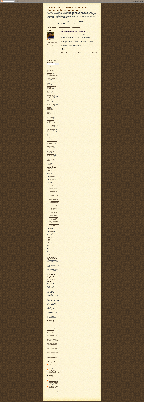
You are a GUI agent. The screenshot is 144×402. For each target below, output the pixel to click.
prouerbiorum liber (50, 143)
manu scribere (50, 118)
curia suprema (50, 88)
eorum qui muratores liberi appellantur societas (53, 208)
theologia (49, 160)
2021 (49, 236)
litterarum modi (76, 27)
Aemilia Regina (50, 70)
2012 (49, 249)
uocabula (49, 163)
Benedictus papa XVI (51, 78)
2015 (49, 245)
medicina (49, 121)
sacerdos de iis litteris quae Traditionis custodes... (53, 197)
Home (79, 52)
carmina (48, 79)
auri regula (49, 76)
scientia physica (50, 156)
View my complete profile (52, 42)
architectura (49, 73)
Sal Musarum (51, 375)
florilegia (48, 99)
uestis (48, 161)
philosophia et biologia (51, 131)
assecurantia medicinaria (52, 75)
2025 (49, 170)
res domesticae (50, 147)
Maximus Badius (50, 120)
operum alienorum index (64, 27)
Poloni (48, 138)
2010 (49, 253)
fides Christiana (50, 97)
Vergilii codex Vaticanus (51, 332)
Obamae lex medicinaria (52, 127)
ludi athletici (49, 116)
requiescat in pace (50, 146)
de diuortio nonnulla (53, 205)
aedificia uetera (52, 213)
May (51, 226)
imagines (49, 107)
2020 (49, 237)
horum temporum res (51, 104)
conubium (49, 87)
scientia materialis (50, 155)
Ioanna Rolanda (50, 110)
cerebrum (49, 82)
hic (63, 34)
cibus (48, 83)
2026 (49, 168)
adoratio (48, 69)
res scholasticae (50, 151)
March (51, 229)
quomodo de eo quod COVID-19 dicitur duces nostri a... (53, 218)
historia (48, 103)
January (51, 233)
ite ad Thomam (50, 113)
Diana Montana (50, 91)
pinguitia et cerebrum (53, 215)
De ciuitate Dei (50, 89)
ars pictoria (49, 74)
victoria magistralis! (52, 387)
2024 (49, 171)
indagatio (49, 108)
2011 (49, 251)
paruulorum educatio (51, 129)
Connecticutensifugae (51, 86)
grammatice (49, 101)
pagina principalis (52, 27)
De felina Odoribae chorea (54, 372)
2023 (49, 173)
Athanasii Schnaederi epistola (53, 354)
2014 (49, 246)
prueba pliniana (52, 376)
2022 (49, 234)
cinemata (49, 84)
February (52, 231)
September (52, 179)
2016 (49, 243)
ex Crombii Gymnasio (51, 96)
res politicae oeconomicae (52, 150)
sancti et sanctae (50, 154)
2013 (49, 248)
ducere (48, 93)
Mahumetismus (50, 117)
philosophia (49, 130)
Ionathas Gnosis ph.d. (53, 40)
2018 (49, 240)
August (51, 181)
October (51, 178)
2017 (49, 242)
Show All (58, 391)
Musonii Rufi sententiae (51, 125)
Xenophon (49, 164)
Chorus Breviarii (52, 379)
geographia (49, 100)
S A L (50, 364)
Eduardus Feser (50, 95)
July (50, 182)
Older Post (94, 52)
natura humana (50, 126)
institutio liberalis (50, 109)
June (51, 184)
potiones (48, 139)
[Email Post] (62, 48)
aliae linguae (49, 71)
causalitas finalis (50, 80)
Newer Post (64, 52)
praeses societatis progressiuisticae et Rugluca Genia (53, 192)
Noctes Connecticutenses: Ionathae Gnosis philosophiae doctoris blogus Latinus (67, 8)
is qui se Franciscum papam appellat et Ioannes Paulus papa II (52, 348)
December (52, 174)
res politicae (49, 148)
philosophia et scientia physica (53, 133)
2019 (49, 239)
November (52, 176)
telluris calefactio (50, 159)
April (51, 228)
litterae (48, 114)
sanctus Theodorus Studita (52, 352)
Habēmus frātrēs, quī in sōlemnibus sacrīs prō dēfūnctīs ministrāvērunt (53, 382)
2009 (49, 254)
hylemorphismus (50, 105)
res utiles (49, 152)
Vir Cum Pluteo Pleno (53, 386)
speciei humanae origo (51, 157)
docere (48, 92)
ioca (48, 112)
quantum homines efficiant (52, 144)
